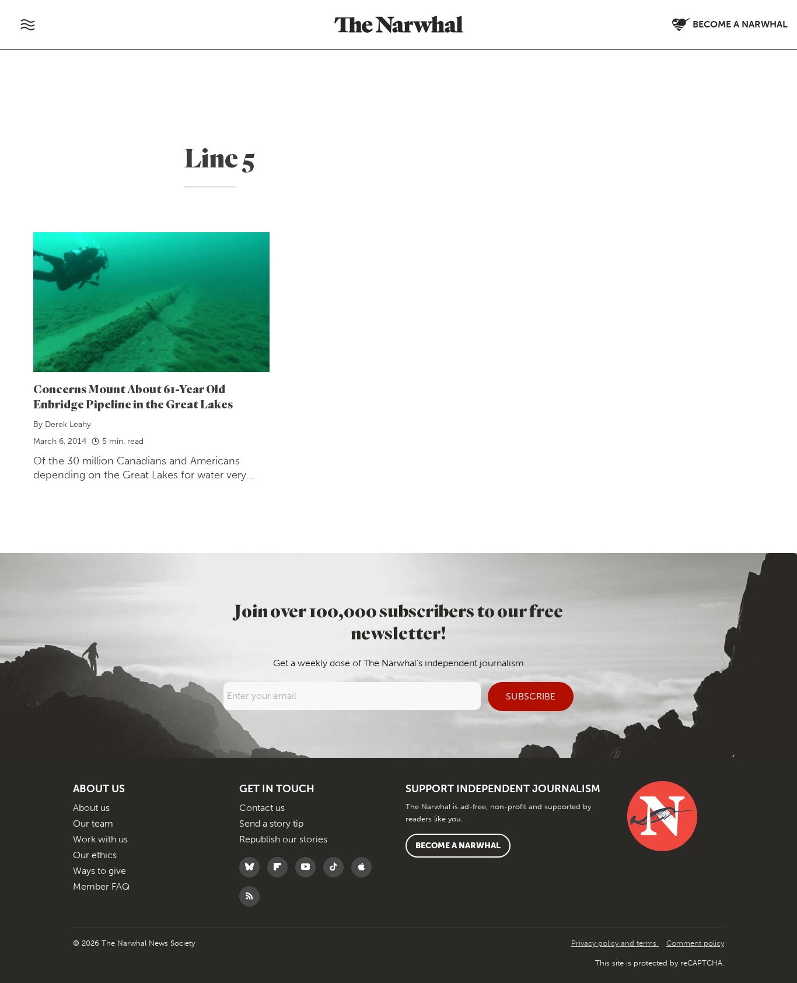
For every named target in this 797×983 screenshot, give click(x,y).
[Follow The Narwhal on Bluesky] (252, 867)
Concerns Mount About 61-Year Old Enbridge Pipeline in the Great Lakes (133, 396)
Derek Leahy (68, 424)
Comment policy (695, 943)
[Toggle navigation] (27, 24)
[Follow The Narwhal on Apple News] (364, 867)
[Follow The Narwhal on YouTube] (308, 867)
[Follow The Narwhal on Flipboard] (280, 867)
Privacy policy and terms (615, 943)
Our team (93, 823)
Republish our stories (283, 839)
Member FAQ (101, 886)
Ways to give (99, 870)
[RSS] (252, 896)
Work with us (100, 839)
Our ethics (95, 854)
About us (91, 807)
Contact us (262, 807)
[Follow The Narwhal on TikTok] (336, 867)
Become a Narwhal (458, 846)
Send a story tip (271, 823)
